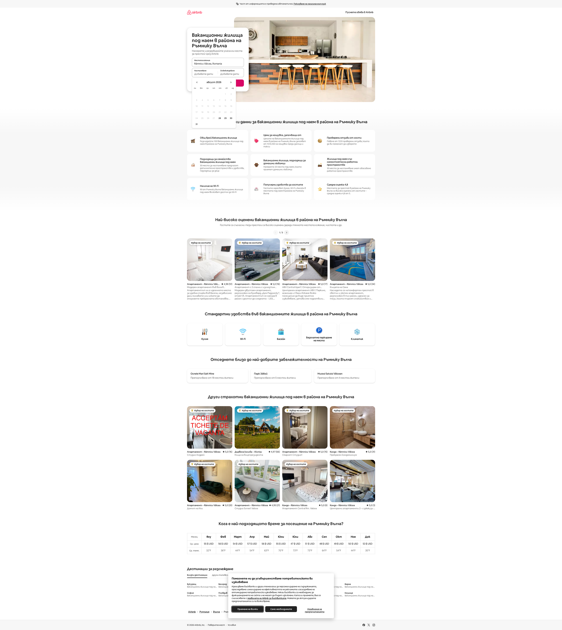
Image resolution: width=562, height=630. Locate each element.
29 (225, 118)
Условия (232, 625)
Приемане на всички (247, 609)
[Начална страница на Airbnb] (194, 12)
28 (219, 118)
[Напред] (286, 232)
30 (231, 118)
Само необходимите (281, 609)
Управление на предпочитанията (314, 610)
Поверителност (216, 625)
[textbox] (205, 74)
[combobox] (218, 63)
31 (197, 124)
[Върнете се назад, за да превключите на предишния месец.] (197, 82)
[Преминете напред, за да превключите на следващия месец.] (231, 82)
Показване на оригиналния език (310, 3)
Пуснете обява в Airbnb (359, 12)
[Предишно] (275, 232)
